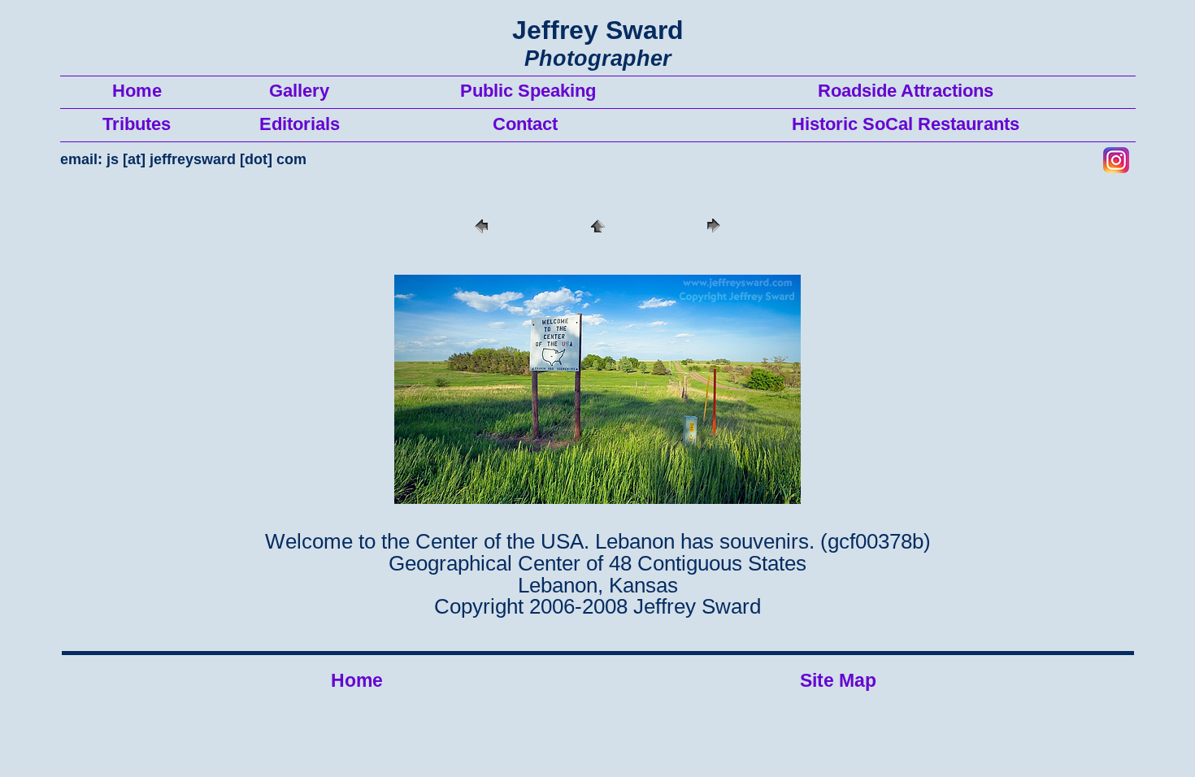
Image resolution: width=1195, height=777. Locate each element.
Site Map (838, 680)
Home (357, 680)
